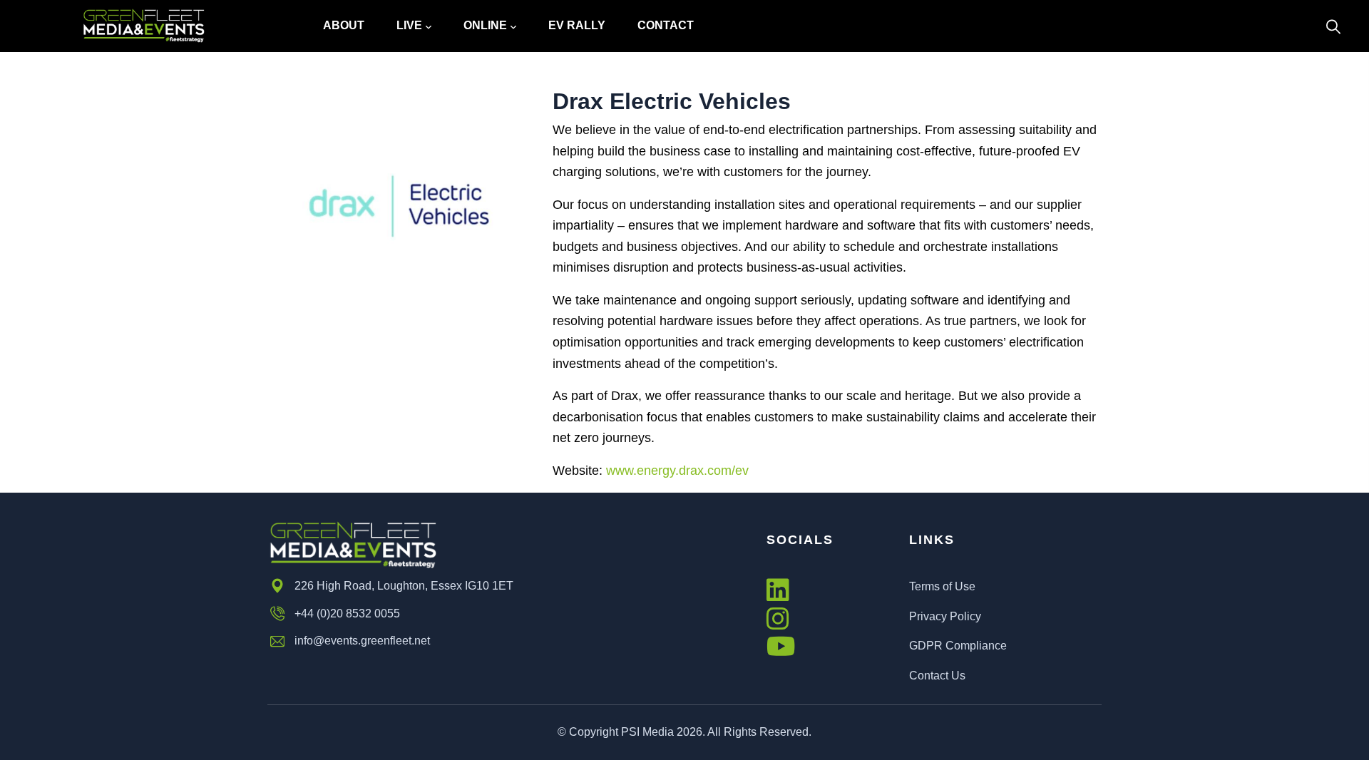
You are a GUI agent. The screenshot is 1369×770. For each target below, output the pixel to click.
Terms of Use (942, 586)
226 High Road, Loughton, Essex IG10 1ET (403, 586)
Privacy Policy (945, 616)
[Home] (143, 26)
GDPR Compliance (958, 646)
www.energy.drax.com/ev (677, 470)
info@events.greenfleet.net (362, 641)
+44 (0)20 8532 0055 (347, 613)
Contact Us (937, 675)
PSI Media (647, 732)
